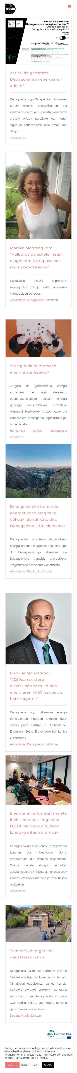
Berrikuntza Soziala (26, 430)
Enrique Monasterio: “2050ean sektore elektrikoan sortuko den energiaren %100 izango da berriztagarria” (36, 686)
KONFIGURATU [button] (29, 1064)
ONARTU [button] (12, 1065)
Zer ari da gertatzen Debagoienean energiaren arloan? (36, 79)
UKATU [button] (48, 1065)
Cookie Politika (39, 1057)
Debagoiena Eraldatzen (42, 300)
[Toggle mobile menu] (70, 7)
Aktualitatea (18, 137)
